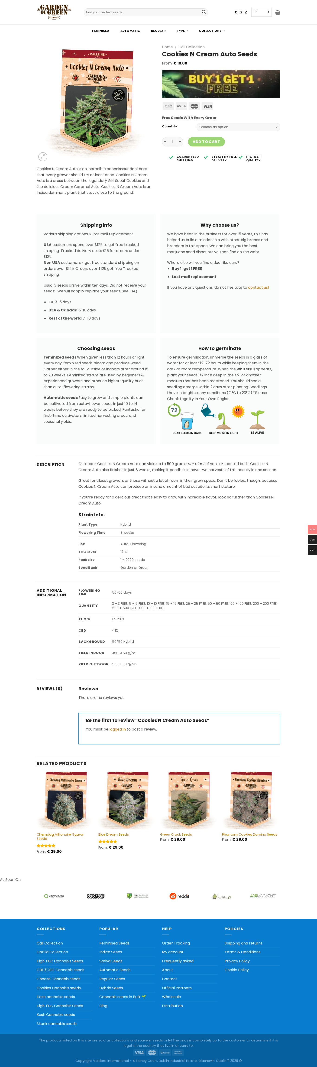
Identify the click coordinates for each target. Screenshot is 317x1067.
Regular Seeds (112, 979)
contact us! (258, 287)
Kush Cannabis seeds (56, 1014)
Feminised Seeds (114, 943)
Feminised (100, 31)
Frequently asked (178, 961)
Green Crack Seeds (176, 834)
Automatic (130, 31)
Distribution (172, 1006)
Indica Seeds (110, 952)
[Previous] (36, 817)
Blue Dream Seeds (113, 834)
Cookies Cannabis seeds (59, 988)
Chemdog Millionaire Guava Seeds (60, 836)
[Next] (278, 817)
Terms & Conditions (242, 952)
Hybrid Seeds (111, 988)
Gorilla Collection (52, 952)
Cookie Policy (237, 970)
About (167, 970)
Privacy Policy (237, 961)
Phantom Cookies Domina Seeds (249, 834)
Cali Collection (191, 47)
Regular (158, 31)
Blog (103, 1006)
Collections (210, 31)
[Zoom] (42, 156)
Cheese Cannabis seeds (58, 979)
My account (173, 952)
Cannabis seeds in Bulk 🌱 (122, 996)
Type (181, 31)
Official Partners (177, 988)
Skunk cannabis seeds (57, 1023)
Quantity (169, 126)
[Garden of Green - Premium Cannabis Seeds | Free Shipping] (54, 12)
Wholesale (171, 996)
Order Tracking (176, 943)
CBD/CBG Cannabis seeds (60, 970)
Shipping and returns (243, 943)
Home (167, 47)
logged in (117, 729)
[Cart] (277, 12)
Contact (169, 979)
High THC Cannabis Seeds (60, 961)
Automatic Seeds (114, 970)
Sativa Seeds (110, 961)
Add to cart (206, 141)
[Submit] (204, 12)
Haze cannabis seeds (56, 996)
